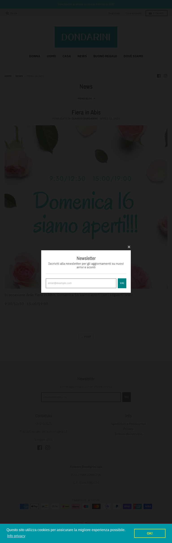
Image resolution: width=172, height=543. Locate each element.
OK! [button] (150, 533)
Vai (122, 283)
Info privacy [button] (16, 536)
